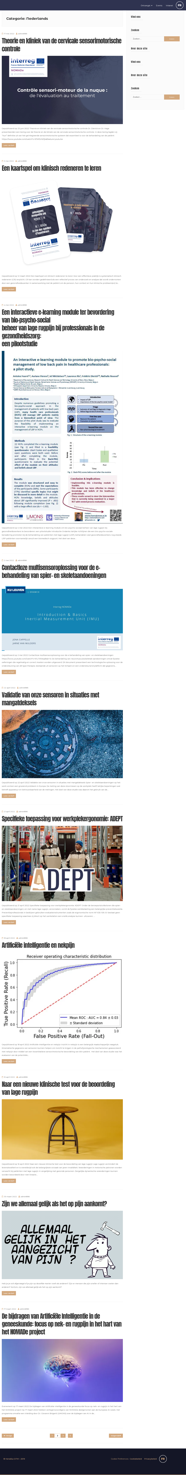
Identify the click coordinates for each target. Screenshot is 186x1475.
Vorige (9, 1436)
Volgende (115, 1436)
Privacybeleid (150, 1459)
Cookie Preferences (119, 1459)
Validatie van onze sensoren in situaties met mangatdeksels (50, 698)
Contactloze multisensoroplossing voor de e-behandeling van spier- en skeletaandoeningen (54, 571)
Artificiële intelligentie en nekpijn (38, 945)
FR (179, 5)
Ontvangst (145, 5)
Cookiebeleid (136, 1459)
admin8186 (22, 34)
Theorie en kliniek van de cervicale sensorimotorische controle (61, 44)
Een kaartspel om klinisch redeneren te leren (51, 168)
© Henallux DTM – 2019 (14, 1459)
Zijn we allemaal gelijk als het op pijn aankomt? (54, 1203)
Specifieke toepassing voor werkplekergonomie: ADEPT (62, 818)
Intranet (169, 5)
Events (159, 5)
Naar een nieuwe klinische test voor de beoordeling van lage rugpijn (58, 1088)
